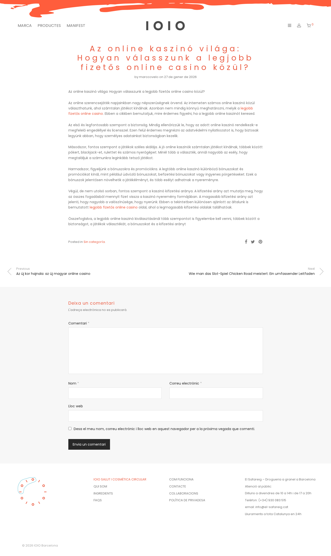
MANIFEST (76, 25)
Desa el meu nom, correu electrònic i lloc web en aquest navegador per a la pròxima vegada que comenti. (164, 428)
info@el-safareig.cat (271, 507)
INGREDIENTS (103, 493)
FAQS (98, 500)
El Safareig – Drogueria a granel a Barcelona (280, 479)
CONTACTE (177, 486)
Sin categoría (94, 241)
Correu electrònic (185, 383)
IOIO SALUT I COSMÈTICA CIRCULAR (120, 479)
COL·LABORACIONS (183, 493)
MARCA (25, 25)
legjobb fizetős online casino (114, 207)
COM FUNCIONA (181, 479)
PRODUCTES (49, 25)
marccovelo (148, 77)
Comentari (78, 323)
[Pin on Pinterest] (261, 241)
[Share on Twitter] (253, 241)
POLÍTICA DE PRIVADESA (187, 500)
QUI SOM (100, 486)
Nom (73, 383)
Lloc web (75, 406)
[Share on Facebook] (246, 241)
